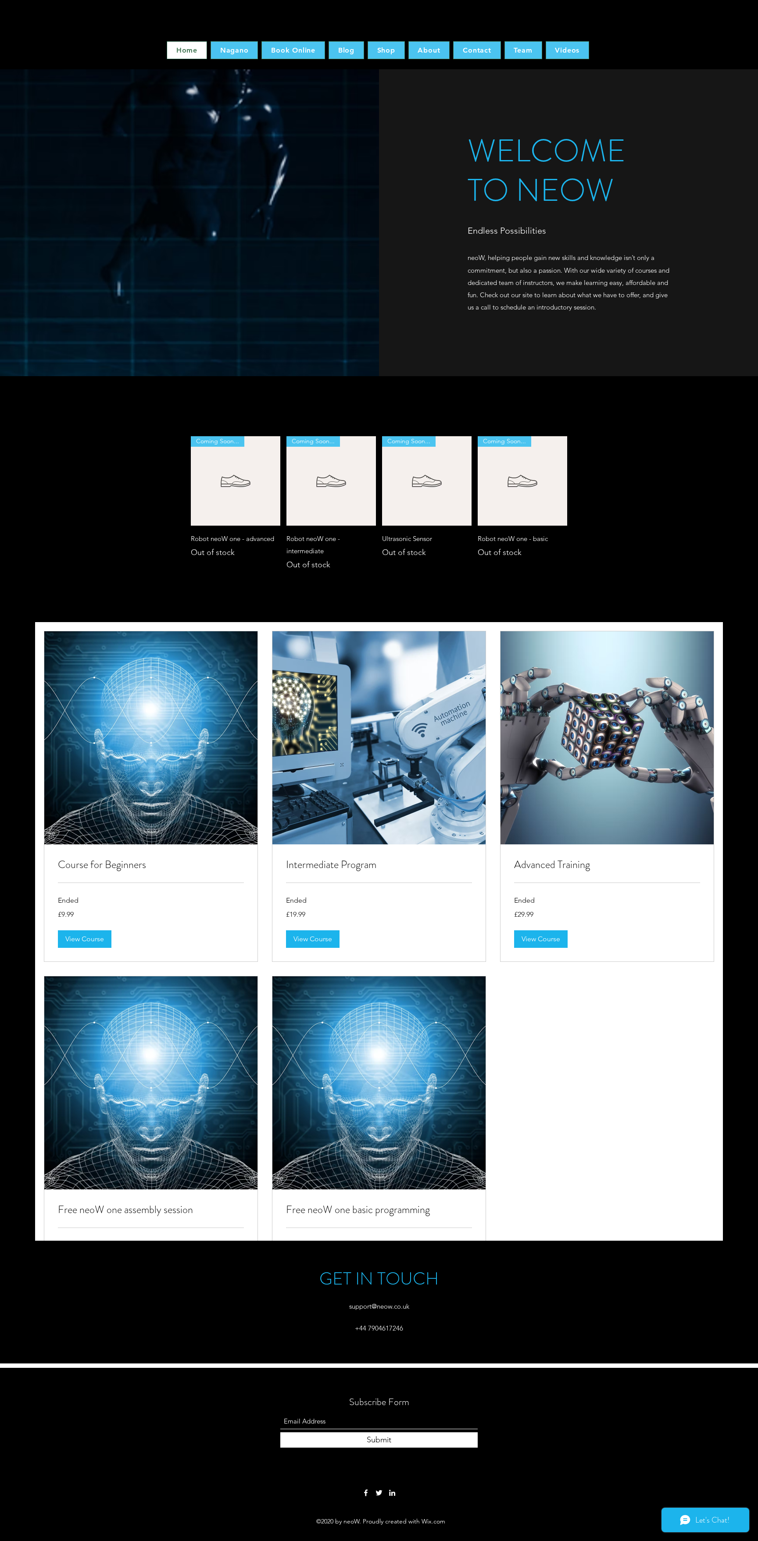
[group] (379, 503)
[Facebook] (365, 1492)
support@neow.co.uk (379, 1306)
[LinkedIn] (392, 1492)
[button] (84, 939)
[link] (151, 865)
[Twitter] (379, 1492)
